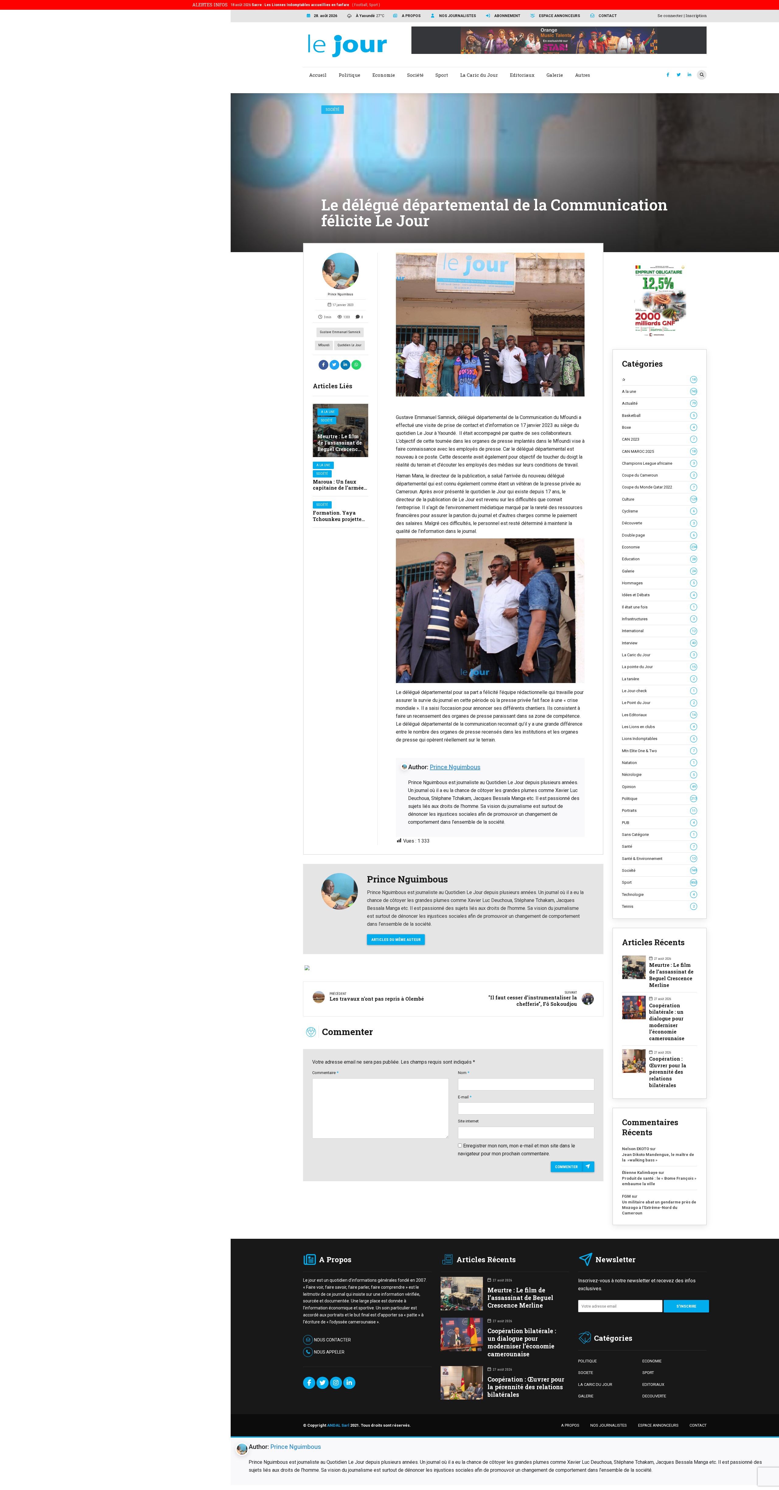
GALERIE (585, 1396)
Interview (659, 643)
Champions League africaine (658, 463)
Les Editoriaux (659, 715)
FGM (626, 1196)
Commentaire (325, 1072)
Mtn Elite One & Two (658, 751)
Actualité (659, 403)
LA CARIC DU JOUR (595, 1384)
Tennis (658, 906)
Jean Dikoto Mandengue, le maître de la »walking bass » (658, 1157)
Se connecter (670, 15)
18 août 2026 (305, 4)
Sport (659, 882)
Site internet (468, 1121)
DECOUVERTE (654, 1396)
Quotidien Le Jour (349, 345)
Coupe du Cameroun (658, 475)
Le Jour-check (658, 691)
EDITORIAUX (653, 1384)
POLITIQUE (587, 1361)
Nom (463, 1072)
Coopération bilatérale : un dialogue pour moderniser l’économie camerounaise (666, 1021)
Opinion (659, 786)
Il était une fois (658, 607)
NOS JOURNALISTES (608, 1425)
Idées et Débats (658, 595)
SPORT (648, 1372)
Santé (658, 846)
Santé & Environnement (659, 858)
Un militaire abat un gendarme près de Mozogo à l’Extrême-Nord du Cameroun (659, 1207)
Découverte (658, 523)
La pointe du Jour (659, 666)
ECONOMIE (652, 1361)
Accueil (318, 75)
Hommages (658, 583)
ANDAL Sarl (338, 1425)
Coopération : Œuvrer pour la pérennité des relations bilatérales (667, 1071)
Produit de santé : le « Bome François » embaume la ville (659, 1181)
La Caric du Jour (658, 655)
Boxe (658, 427)
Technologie (658, 894)
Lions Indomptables (658, 738)
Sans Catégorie (658, 834)
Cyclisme (658, 511)
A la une (328, 412)
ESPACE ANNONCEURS (658, 1425)
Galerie (659, 571)
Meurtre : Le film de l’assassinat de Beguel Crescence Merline (339, 445)
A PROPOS (570, 1425)
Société (332, 109)
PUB (658, 822)
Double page (658, 535)
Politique (659, 798)
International (659, 631)
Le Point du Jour (658, 702)
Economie (659, 547)
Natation (658, 762)
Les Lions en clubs (658, 726)
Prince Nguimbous (340, 294)
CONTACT (698, 1425)
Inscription (696, 15)
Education (659, 559)
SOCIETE (585, 1372)
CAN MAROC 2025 (659, 451)
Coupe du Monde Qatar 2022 (658, 487)
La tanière (658, 679)
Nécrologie (658, 774)
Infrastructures (658, 619)
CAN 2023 (658, 439)
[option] (490, 324)
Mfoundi (324, 345)
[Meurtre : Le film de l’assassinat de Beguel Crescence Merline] (341, 430)
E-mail (464, 1097)
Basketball (658, 415)
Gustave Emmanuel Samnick (340, 332)
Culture (659, 499)
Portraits (659, 810)
